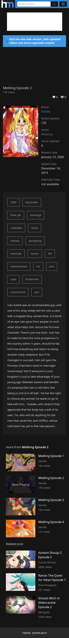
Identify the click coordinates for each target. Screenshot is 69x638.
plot (51, 266)
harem (35, 253)
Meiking (46, 134)
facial (34, 228)
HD (50, 253)
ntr (38, 266)
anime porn (39, 633)
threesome (32, 279)
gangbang (35, 240)
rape (13, 279)
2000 (13, 202)
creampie (16, 228)
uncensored (17, 292)
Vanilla (45, 111)
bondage (35, 215)
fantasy (15, 240)
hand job (16, 253)
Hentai (26, 633)
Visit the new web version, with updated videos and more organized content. (34, 41)
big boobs (32, 202)
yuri (36, 292)
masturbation (18, 266)
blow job (15, 215)
